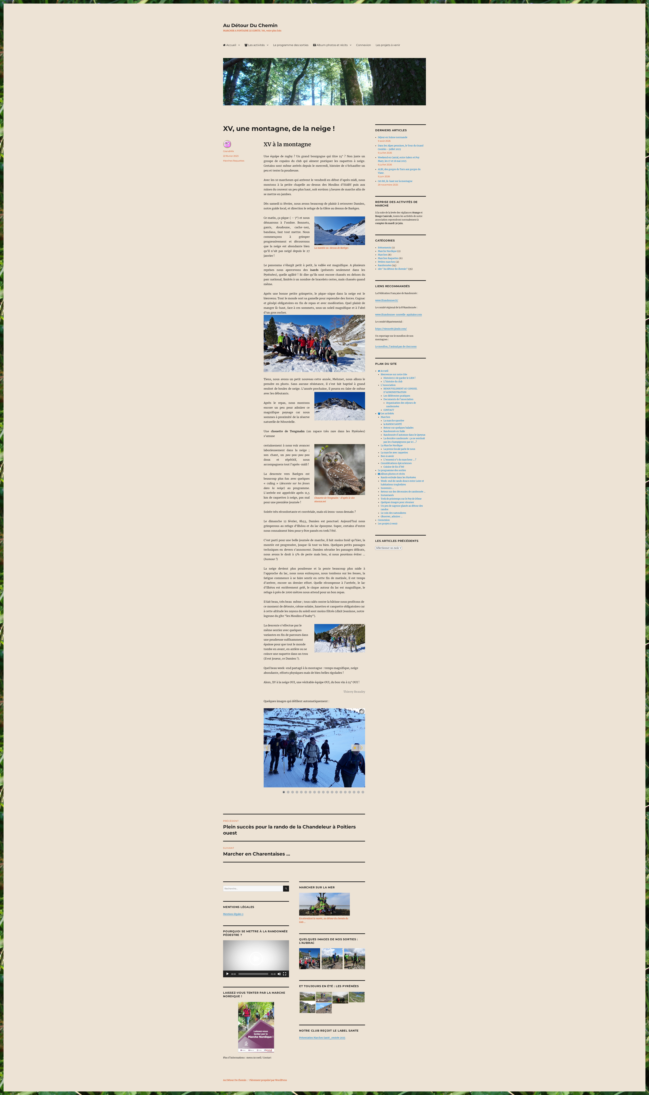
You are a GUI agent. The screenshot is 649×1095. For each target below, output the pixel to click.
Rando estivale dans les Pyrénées (398, 477)
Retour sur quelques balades (398, 427)
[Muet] (279, 974)
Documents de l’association (398, 399)
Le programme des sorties (290, 45)
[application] (256, 958)
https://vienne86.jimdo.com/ (391, 328)
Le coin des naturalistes (393, 513)
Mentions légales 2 (233, 914)
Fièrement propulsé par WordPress (268, 1080)
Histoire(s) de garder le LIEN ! (399, 378)
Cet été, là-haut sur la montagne (395, 181)
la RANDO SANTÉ (392, 424)
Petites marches (386, 261)
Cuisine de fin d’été (393, 466)
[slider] (253, 974)
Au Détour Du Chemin (250, 25)
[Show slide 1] (283, 792)
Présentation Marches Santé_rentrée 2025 (322, 1037)
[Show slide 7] (310, 792)
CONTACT (388, 410)
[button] (256, 958)
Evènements (384, 247)
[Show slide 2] (288, 792)
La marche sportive (393, 420)
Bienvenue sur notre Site (394, 374)
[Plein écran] (284, 974)
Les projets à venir (388, 45)
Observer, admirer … (391, 516)
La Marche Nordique (392, 445)
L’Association (388, 385)
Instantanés (387, 495)
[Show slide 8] (314, 792)
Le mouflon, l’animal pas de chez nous (396, 346)
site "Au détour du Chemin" (393, 269)
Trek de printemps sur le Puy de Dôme (401, 498)
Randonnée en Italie (394, 431)
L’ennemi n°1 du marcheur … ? (399, 459)
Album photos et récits (332, 45)
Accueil (231, 45)
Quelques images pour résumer (397, 502)
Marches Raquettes (233, 160)
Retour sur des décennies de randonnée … (403, 491)
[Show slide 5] (301, 792)
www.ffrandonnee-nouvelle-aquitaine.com (398, 314)
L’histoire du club (392, 381)
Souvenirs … (387, 488)
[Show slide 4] (297, 792)
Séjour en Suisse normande (392, 137)
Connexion (363, 45)
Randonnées (384, 265)
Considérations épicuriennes (396, 463)
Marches (382, 254)
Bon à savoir (387, 456)
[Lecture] (227, 974)
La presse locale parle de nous (399, 449)
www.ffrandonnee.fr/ (386, 300)
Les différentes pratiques (396, 395)
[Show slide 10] (323, 792)
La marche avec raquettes (394, 452)
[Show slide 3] (292, 792)
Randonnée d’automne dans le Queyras (404, 434)
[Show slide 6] (305, 792)
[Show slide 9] (319, 792)
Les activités (256, 45)
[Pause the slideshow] (354, 747)
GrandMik (228, 151)
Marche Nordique (387, 251)
